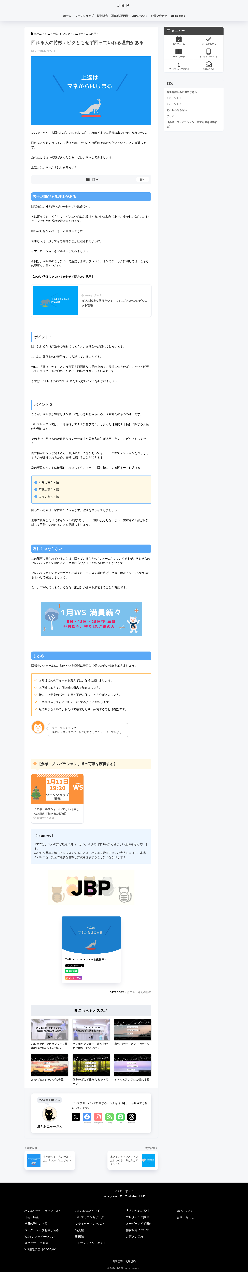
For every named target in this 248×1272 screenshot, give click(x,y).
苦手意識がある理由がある (182, 91)
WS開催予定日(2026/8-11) (41, 1249)
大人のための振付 (137, 1210)
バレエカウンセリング (89, 1217)
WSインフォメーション (39, 1236)
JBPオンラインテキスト (90, 1243)
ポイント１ (175, 97)
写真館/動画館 (120, 15)
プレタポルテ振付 (137, 1217)
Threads (131, 1122)
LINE (120, 1122)
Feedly (109, 1122)
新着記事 (118, 1261)
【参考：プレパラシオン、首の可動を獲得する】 (192, 124)
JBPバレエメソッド (87, 1210)
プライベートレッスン (89, 1223)
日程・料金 (31, 1217)
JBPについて (140, 15)
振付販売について (137, 1230)
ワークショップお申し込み (41, 1230)
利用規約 (131, 1261)
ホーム (67, 15)
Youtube (130, 1196)
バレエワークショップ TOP (42, 1210)
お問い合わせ (159, 15)
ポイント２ (175, 103)
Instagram (98, 1122)
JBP (124, 5)
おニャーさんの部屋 (139, 992)
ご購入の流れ (134, 1236)
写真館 (79, 1230)
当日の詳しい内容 (35, 1223)
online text (178, 15)
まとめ (170, 115)
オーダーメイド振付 (139, 1223)
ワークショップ (84, 15)
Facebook (87, 1122)
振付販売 (102, 15)
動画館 (79, 1236)
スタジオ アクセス (36, 1243)
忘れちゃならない (177, 110)
